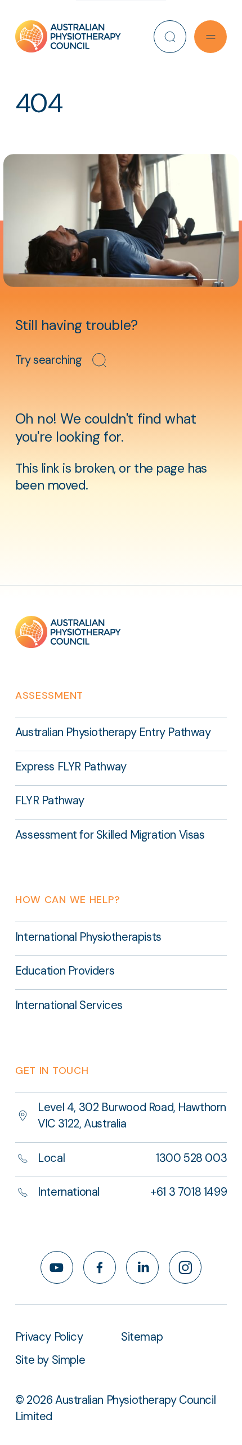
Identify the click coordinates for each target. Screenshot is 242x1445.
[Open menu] (210, 36)
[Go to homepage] (68, 36)
